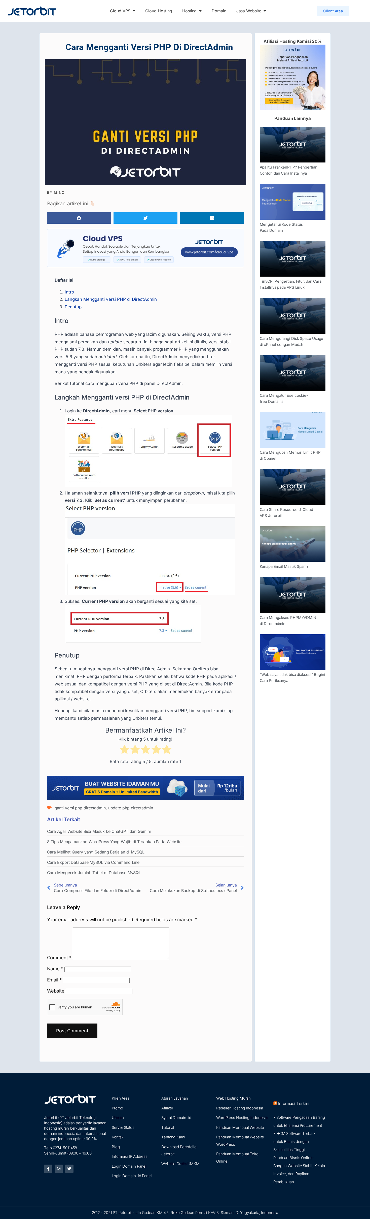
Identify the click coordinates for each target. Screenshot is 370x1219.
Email (54, 979)
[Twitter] (69, 1169)
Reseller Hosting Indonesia (239, 1108)
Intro (69, 291)
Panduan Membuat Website (240, 1127)
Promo (117, 1108)
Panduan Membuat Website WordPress (240, 1141)
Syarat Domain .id (176, 1117)
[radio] (124, 750)
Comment (59, 957)
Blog (116, 1146)
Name (55, 968)
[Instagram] (59, 1169)
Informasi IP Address (129, 1156)
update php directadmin (130, 807)
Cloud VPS (120, 10)
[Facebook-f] (48, 1169)
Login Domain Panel (129, 1166)
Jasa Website (248, 10)
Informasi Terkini (294, 1103)
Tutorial (167, 1127)
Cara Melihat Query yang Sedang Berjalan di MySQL (95, 851)
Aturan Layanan (174, 1098)
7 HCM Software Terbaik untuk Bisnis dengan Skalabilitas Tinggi (294, 1141)
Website (55, 991)
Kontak (117, 1137)
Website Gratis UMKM (180, 1163)
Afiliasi (167, 1108)
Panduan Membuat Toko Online (237, 1157)
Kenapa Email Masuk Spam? (284, 566)
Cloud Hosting (158, 10)
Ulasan (118, 1117)
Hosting (189, 10)
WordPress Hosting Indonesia (242, 1117)
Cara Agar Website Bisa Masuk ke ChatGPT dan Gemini (99, 831)
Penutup (73, 306)
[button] (79, 218)
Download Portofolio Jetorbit (179, 1150)
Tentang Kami (173, 1137)
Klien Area (121, 1098)
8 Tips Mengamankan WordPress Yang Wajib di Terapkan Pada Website (114, 841)
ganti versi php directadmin (80, 807)
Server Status (123, 1127)
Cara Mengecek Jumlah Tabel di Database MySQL (94, 872)
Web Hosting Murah (233, 1098)
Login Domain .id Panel (132, 1175)
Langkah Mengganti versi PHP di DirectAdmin (111, 299)
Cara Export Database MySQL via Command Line (93, 862)
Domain (219, 10)
